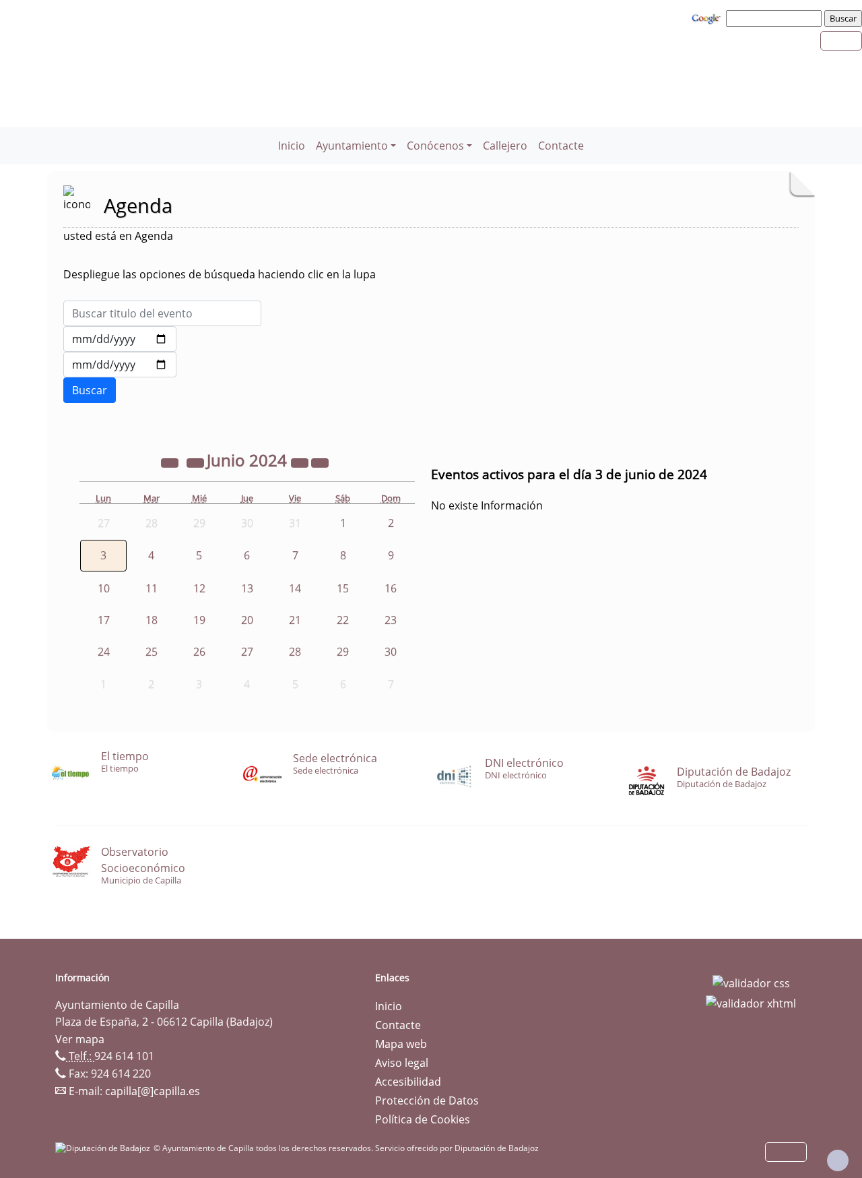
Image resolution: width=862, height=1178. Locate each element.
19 (199, 620)
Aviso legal (401, 1062)
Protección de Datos (427, 1100)
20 (247, 620)
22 (343, 620)
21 (295, 620)
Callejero (505, 145)
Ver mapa (79, 1039)
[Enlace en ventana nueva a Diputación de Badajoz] (104, 1148)
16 (391, 588)
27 (247, 651)
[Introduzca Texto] (162, 313)
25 (151, 651)
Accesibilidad (408, 1081)
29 (343, 651)
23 (391, 620)
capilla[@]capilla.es (152, 1091)
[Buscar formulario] (89, 390)
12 (199, 588)
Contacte (561, 145)
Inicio (291, 145)
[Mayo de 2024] (197, 462)
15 (343, 588)
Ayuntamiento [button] (352, 145)
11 (151, 588)
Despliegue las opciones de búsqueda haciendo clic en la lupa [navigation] (219, 274)
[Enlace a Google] (708, 17)
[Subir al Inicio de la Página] (838, 1160)
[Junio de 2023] (171, 462)
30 (391, 651)
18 (151, 620)
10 (104, 588)
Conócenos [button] (435, 145)
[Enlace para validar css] (751, 981)
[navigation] (776, 18)
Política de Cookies (422, 1119)
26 (199, 651)
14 (295, 588)
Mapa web (401, 1043)
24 (104, 651)
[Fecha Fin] (119, 364)
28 (295, 651)
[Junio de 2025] (301, 462)
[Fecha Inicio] (119, 339)
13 (247, 588)
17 (104, 620)
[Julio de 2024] (320, 462)
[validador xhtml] (751, 1002)
